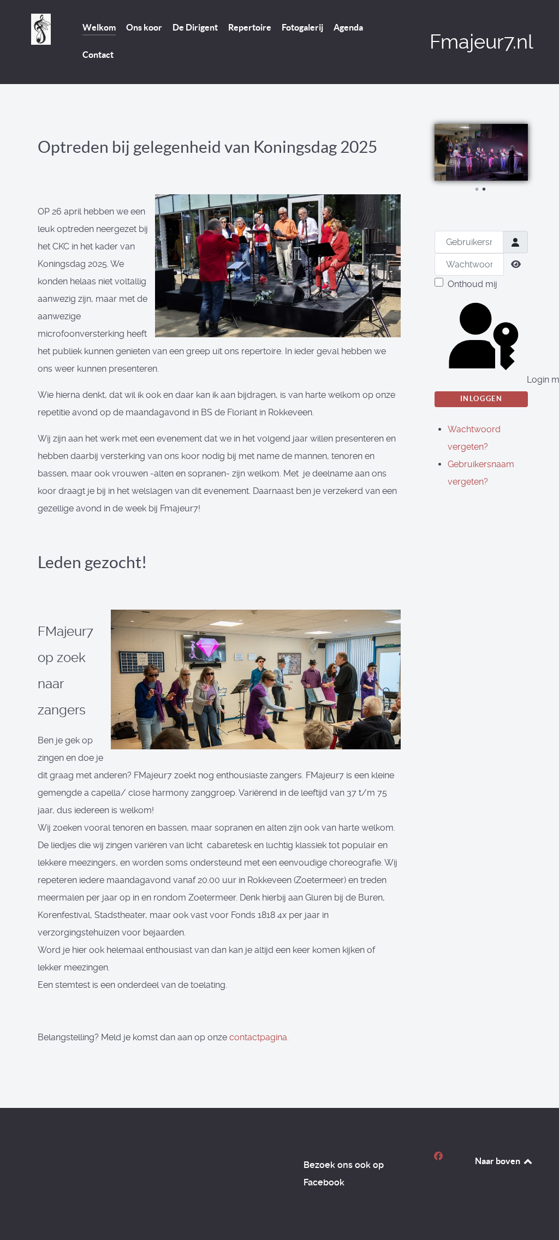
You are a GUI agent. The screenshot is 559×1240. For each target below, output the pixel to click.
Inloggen (481, 399)
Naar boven (498, 1161)
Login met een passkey (526, 379)
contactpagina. (259, 1037)
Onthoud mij (472, 284)
